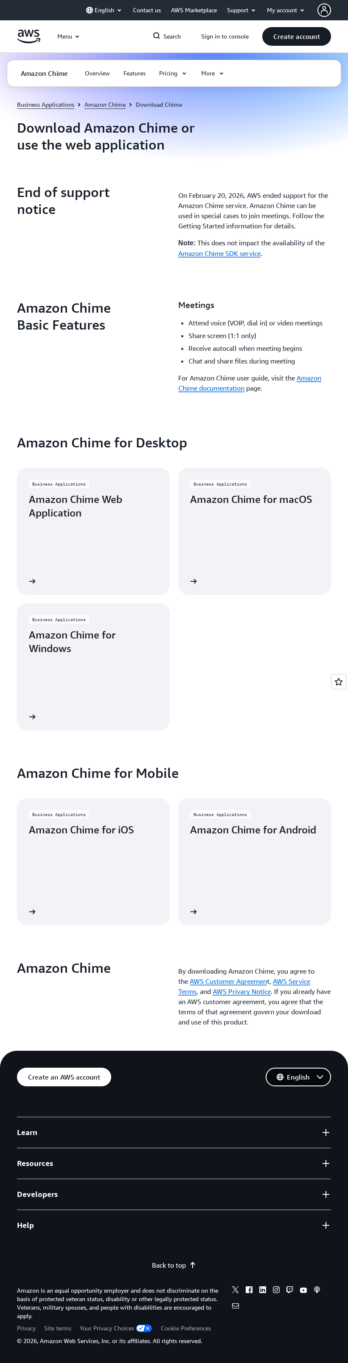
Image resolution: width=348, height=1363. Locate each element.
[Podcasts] (317, 1291)
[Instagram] (276, 1291)
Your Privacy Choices (107, 1328)
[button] (296, 36)
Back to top (169, 1265)
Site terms (57, 1328)
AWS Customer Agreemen (228, 981)
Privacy (26, 1328)
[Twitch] (289, 1291)
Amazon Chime (105, 104)
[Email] (235, 1307)
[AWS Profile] (324, 10)
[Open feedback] (338, 681)
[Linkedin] (262, 1291)
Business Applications (45, 104)
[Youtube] (303, 1291)
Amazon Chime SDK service (219, 253)
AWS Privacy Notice (242, 991)
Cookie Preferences (186, 1328)
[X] (235, 1291)
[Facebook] (249, 1291)
